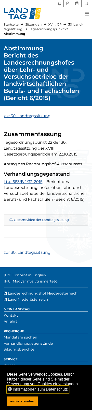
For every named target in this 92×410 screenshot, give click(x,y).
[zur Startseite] (22, 13)
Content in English (29, 275)
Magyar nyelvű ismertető (35, 281)
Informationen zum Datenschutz (40, 389)
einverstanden (22, 401)
